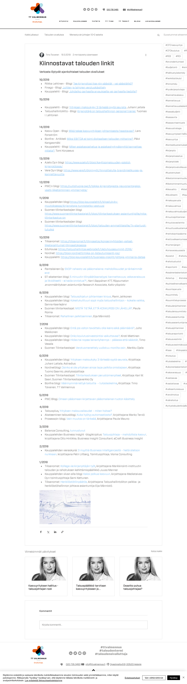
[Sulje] (183, 678)
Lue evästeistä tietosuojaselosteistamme (43, 680)
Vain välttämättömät (154, 677)
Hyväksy (174, 677)
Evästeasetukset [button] (132, 677)
